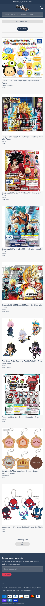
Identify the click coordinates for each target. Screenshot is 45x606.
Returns (4, 590)
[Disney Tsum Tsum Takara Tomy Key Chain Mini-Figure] (22, 58)
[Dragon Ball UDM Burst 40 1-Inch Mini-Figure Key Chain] (22, 170)
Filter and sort (22, 21)
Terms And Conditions (24, 588)
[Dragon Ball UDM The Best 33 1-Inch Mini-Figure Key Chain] (22, 226)
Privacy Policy (12, 588)
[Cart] (40, 8)
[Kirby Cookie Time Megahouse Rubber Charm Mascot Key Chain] (22, 448)
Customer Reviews (26, 590)
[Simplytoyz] (22, 8)
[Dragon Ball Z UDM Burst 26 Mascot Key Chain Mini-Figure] (22, 282)
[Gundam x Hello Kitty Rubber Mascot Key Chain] (22, 394)
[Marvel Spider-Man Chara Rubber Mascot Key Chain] (22, 504)
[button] (22, 29)
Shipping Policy (36, 588)
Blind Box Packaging (13, 590)
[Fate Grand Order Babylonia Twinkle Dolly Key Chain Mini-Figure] (22, 338)
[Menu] (4, 8)
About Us (4, 588)
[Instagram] (3, 584)
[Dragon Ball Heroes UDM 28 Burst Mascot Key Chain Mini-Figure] (22, 114)
